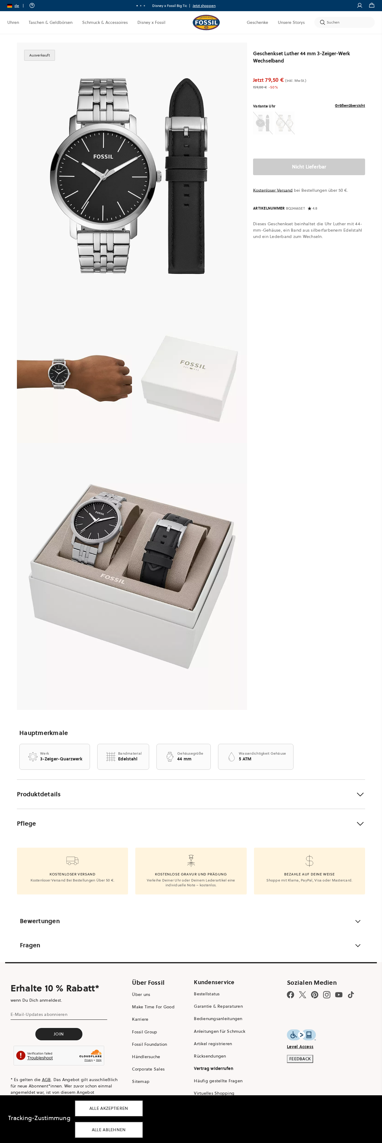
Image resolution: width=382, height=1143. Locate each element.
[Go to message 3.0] (144, 5)
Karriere (140, 1019)
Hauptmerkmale (43, 733)
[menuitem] (13, 22)
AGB (46, 1080)
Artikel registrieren (213, 1044)
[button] (17, 5)
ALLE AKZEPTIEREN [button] (108, 1108)
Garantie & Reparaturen (218, 1006)
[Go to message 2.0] (140, 5)
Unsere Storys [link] (291, 22)
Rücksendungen (210, 1056)
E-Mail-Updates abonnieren (39, 1014)
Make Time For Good (153, 1007)
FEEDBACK (300, 1059)
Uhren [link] (13, 22)
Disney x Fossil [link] (151, 22)
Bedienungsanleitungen (218, 1019)
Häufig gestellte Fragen (218, 1081)
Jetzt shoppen (204, 5)
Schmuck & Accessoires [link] (105, 22)
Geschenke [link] (257, 22)
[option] (132, 176)
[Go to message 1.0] (137, 5)
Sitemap (140, 1081)
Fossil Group (144, 1032)
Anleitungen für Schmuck (219, 1031)
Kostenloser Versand (273, 190)
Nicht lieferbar (309, 166)
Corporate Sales (148, 1069)
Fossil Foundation (149, 1044)
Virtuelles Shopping (214, 1093)
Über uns (141, 994)
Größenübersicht (350, 105)
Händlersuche (146, 1057)
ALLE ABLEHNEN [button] (109, 1130)
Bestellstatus (207, 994)
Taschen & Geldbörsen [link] (50, 22)
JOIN (59, 1034)
